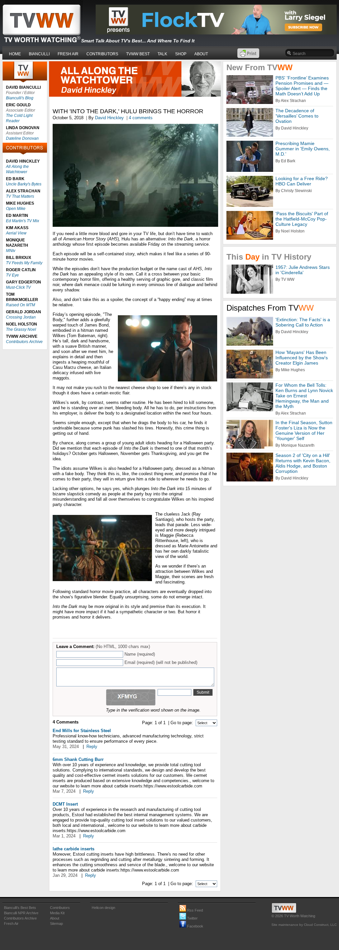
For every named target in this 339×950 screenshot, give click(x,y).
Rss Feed (194, 910)
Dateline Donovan (22, 138)
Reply (91, 746)
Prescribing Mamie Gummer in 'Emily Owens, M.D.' (302, 149)
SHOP (180, 54)
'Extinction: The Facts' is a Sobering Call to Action (302, 322)
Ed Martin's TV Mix (22, 221)
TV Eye (12, 275)
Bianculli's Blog (19, 98)
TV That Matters (20, 196)
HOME (15, 54)
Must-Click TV (18, 287)
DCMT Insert (65, 804)
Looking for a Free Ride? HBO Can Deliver (301, 181)
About (54, 918)
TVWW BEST (138, 54)
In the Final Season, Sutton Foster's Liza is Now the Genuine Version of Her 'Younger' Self (303, 430)
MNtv (10, 250)
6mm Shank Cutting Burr (78, 759)
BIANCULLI (39, 54)
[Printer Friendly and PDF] (248, 56)
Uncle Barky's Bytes (23, 184)
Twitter (192, 918)
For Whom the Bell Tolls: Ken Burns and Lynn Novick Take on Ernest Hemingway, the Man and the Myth (304, 395)
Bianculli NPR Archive (21, 913)
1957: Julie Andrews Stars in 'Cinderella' (302, 270)
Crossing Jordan (21, 317)
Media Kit (57, 913)
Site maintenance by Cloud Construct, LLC (304, 924)
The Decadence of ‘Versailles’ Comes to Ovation (296, 116)
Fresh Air (11, 923)
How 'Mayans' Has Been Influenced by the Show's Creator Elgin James (301, 358)
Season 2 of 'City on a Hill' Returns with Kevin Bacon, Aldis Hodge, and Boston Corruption (302, 463)
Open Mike (15, 208)
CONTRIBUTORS (102, 54)
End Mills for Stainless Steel (82, 730)
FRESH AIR (68, 54)
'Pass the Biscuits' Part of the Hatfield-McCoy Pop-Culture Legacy (301, 219)
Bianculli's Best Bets (20, 908)
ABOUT (201, 54)
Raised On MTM (20, 305)
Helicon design (103, 908)
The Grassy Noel (21, 329)
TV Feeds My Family (24, 263)
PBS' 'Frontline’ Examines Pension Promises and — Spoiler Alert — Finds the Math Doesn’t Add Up (302, 85)
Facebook (194, 926)
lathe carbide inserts (73, 848)
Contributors (60, 908)
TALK (162, 54)
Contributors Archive (24, 341)
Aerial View (16, 233)
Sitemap (56, 923)
